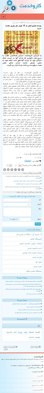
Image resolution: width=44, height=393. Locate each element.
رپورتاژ (20, 332)
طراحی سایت (37, 257)
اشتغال (31, 332)
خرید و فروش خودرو (35, 248)
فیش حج (39, 262)
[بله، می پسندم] (20, 165)
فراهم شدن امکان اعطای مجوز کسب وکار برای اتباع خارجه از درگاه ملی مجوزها (23, 281)
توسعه (37, 337)
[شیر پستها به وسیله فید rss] (4, 169)
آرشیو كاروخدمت (37, 390)
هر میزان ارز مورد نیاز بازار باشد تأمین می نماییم (29, 310)
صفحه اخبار (35, 347)
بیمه (40, 367)
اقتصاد (37, 332)
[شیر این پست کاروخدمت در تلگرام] (22, 169)
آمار (14, 332)
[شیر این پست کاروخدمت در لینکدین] (8, 169)
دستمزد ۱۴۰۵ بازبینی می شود (34, 307)
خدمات (31, 337)
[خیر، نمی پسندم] (10, 165)
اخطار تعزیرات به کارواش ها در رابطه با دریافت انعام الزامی (27, 181)
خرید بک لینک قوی (36, 385)
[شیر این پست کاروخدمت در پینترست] (11, 169)
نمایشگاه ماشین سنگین (34, 271)
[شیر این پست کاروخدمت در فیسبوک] (19, 169)
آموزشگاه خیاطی (36, 239)
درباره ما (39, 376)
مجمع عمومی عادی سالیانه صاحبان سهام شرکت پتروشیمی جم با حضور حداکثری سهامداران (23, 188)
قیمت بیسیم (38, 266)
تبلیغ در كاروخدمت (36, 381)
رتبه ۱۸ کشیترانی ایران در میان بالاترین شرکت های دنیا (28, 313)
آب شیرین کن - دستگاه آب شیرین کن (29, 234)
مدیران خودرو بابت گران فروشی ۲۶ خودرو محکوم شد (28, 184)
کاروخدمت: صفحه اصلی (9, 348)
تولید (25, 332)
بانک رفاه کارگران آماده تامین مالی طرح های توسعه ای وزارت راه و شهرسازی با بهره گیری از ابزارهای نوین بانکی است (23, 285)
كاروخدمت (30, 5)
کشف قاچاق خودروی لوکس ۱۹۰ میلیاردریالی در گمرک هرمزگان (26, 304)
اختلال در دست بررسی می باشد (33, 294)
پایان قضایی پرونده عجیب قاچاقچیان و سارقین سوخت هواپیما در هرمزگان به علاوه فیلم (23, 177)
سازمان (5, 72)
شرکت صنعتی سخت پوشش (32, 253)
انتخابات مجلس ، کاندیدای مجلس (31, 243)
